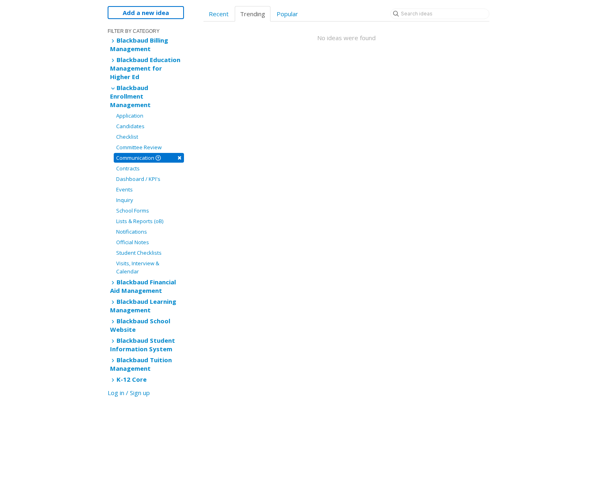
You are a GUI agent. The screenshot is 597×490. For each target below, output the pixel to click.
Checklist (127, 136)
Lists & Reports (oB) (139, 221)
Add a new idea (146, 13)
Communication (149, 157)
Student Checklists (139, 252)
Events (124, 189)
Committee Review (139, 147)
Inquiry (124, 200)
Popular (287, 14)
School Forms (132, 210)
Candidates (130, 126)
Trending (252, 14)
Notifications (131, 231)
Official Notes (132, 242)
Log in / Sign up (129, 393)
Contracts (128, 168)
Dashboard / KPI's (138, 179)
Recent (219, 14)
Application (129, 115)
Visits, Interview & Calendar (137, 267)
